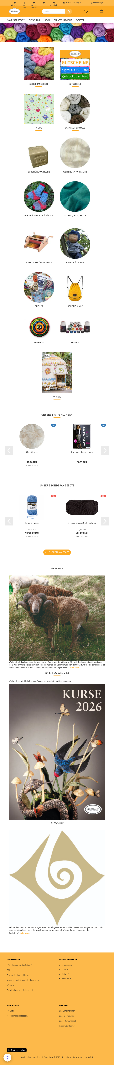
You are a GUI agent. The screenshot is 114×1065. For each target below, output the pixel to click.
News (47, 20)
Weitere (80, 20)
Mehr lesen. (75, 667)
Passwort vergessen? (19, 1016)
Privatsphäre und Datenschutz (20, 990)
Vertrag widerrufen (16, 1050)
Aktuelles (14, 5)
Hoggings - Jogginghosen (82, 452)
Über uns (24, 5)
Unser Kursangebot (67, 1021)
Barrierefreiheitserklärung (18, 975)
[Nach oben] (106, 1061)
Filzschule (54, 5)
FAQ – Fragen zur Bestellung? (19, 965)
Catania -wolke (32, 523)
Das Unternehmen (67, 1011)
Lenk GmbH (88, 1057)
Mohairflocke (32, 452)
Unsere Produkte (33, 5)
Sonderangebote (16, 20)
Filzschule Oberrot (67, 1026)
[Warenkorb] (101, 11)
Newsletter (66, 978)
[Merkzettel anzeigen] (86, 11)
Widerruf (10, 985)
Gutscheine (34, 20)
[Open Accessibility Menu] (7, 1058)
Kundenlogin (97, 3)
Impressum (67, 965)
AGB (8, 970)
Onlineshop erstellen (30, 1057)
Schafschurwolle (63, 20)
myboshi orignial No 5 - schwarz (82, 523)
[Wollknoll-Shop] (14, 11)
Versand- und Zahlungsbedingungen (23, 980)
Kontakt (65, 969)
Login (12, 1011)
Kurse (44, 5)
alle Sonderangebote (57, 552)
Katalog (65, 974)
